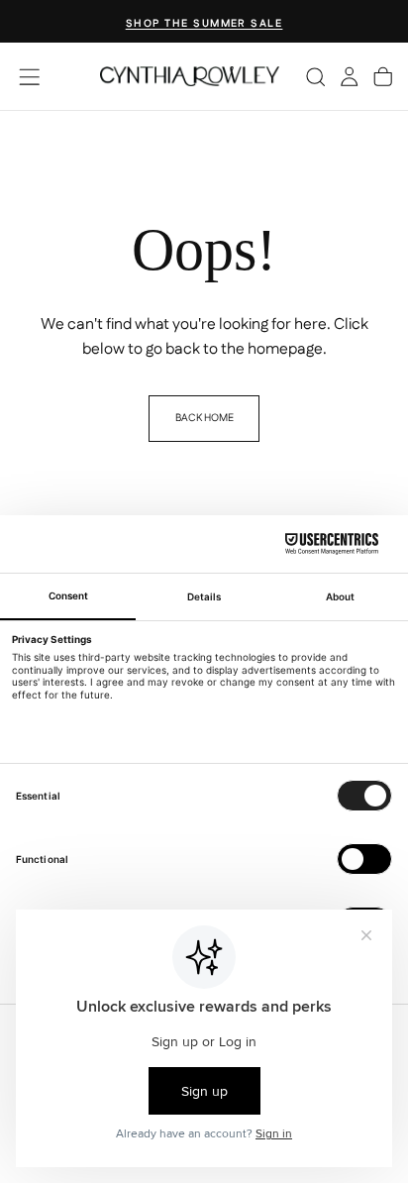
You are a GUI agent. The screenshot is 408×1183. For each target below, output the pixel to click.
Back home (204, 417)
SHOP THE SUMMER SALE (204, 23)
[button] (29, 76)
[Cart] (382, 76)
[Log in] (349, 76)
